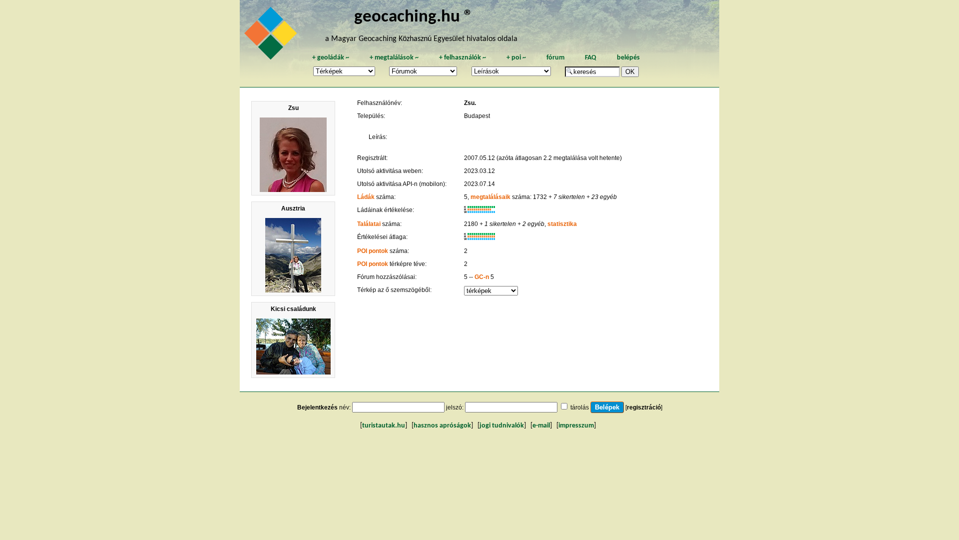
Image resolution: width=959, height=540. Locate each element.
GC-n (482, 277)
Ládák (366, 197)
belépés (628, 57)
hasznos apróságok (442, 425)
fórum (555, 57)
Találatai (369, 224)
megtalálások (394, 57)
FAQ (590, 57)
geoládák (330, 57)
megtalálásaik (490, 197)
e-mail (541, 425)
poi (516, 57)
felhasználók (462, 57)
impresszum (576, 425)
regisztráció (644, 407)
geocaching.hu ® (413, 17)
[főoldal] (272, 36)
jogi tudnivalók (502, 425)
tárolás (579, 407)
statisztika (562, 224)
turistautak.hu (383, 425)
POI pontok (372, 251)
